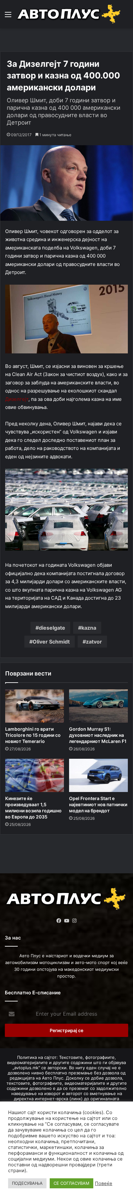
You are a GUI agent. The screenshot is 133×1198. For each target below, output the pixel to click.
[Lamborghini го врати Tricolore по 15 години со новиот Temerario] (34, 706)
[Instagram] (74, 921)
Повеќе (103, 1183)
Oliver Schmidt (51, 641)
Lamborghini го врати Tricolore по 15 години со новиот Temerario (33, 735)
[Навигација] (8, 16)
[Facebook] (59, 921)
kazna (88, 627)
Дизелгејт (16, 399)
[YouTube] (66, 921)
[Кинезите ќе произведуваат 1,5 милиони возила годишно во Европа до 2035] (34, 775)
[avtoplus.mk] (69, 14)
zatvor (94, 641)
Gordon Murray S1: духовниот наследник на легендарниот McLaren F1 (98, 735)
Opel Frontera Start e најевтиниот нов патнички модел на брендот (98, 804)
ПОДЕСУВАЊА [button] (27, 1183)
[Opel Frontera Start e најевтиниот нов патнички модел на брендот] (98, 775)
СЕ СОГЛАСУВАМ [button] (71, 1183)
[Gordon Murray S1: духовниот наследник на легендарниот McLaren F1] (98, 706)
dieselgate (52, 627)
